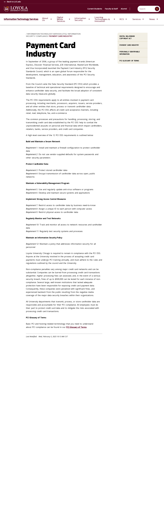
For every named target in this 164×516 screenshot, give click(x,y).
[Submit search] (157, 9)
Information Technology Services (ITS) (47, 34)
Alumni (124, 9)
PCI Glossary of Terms (76, 327)
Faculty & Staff (111, 9)
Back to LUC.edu (14, 2)
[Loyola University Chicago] (16, 9)
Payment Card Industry (60, 36)
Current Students (94, 9)
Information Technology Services (21, 19)
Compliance (42, 36)
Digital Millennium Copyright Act (127, 37)
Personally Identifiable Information (129, 53)
